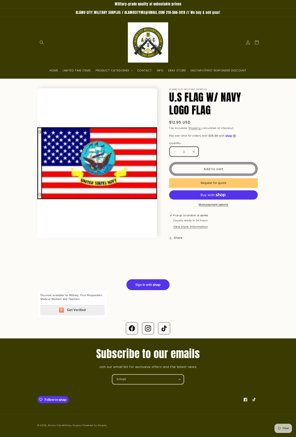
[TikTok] (164, 328)
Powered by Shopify (95, 425)
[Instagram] (148, 328)
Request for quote (213, 183)
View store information (190, 227)
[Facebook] (132, 328)
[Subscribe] (179, 379)
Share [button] (178, 238)
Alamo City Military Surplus (65, 425)
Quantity (175, 143)
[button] (41, 42)
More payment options (213, 204)
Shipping (194, 128)
